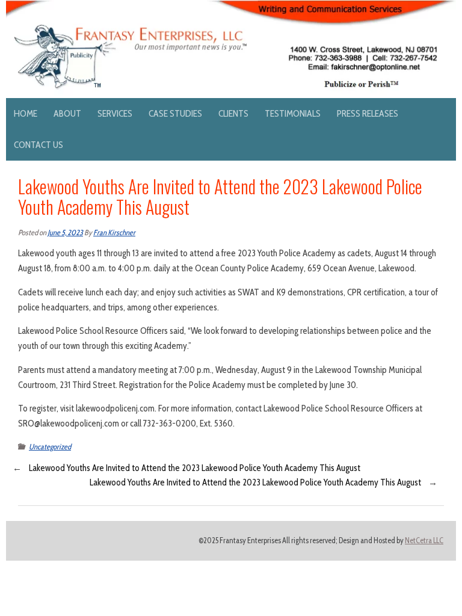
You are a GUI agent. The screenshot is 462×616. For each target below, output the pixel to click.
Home (25, 113)
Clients (233, 113)
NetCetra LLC (424, 540)
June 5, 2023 (65, 232)
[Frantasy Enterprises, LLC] (231, 7)
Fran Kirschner (114, 232)
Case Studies (175, 113)
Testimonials (293, 113)
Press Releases (367, 113)
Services (114, 113)
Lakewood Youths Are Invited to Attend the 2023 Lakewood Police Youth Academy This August (194, 468)
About (67, 113)
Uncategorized (50, 446)
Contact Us (38, 144)
